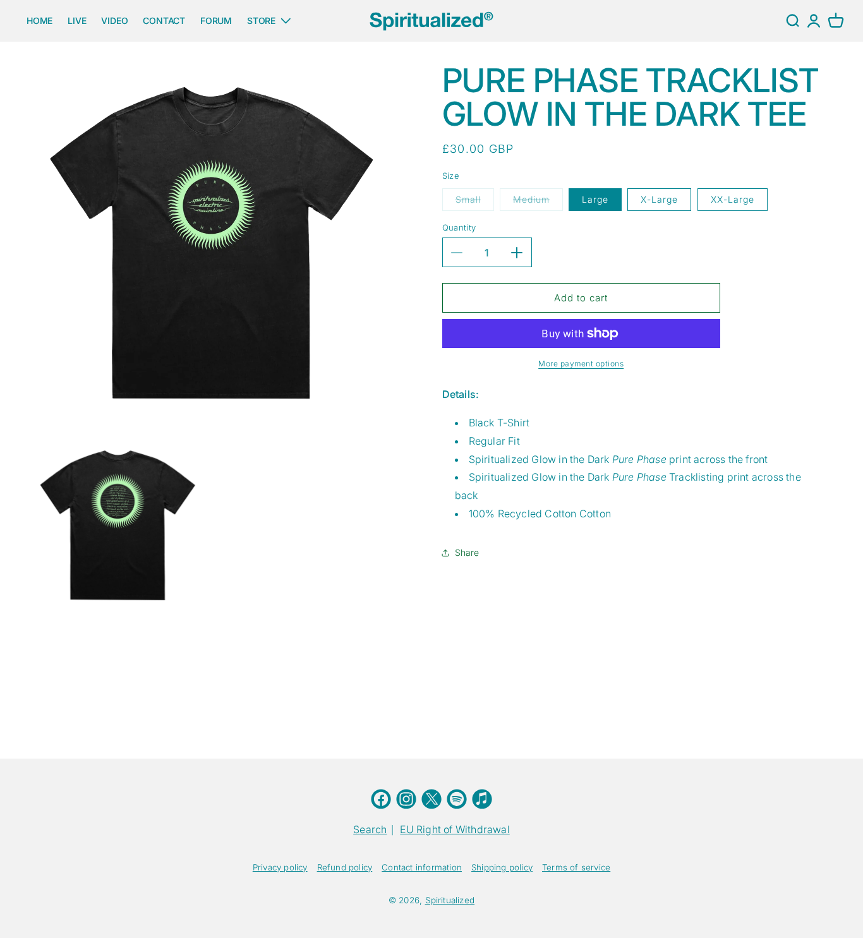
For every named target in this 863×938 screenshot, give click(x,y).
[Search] (792, 21)
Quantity (459, 227)
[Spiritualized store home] (431, 20)
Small (475, 202)
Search (370, 829)
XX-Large (732, 199)
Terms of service (576, 867)
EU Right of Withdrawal (454, 829)
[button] (836, 21)
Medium (538, 202)
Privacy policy (280, 867)
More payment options (581, 363)
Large (595, 199)
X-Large (659, 199)
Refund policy (345, 867)
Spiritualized (450, 900)
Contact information (422, 867)
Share (467, 552)
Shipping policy (502, 867)
